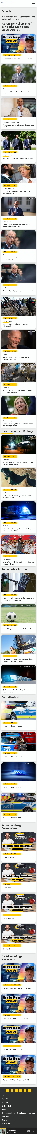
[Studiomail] (25, 1090)
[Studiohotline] (29, 1090)
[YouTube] (20, 1090)
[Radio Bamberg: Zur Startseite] (16, 3)
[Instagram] (16, 1090)
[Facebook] (12, 1090)
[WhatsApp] (7, 1090)
